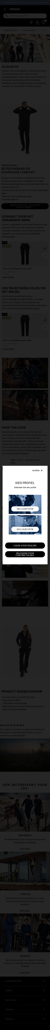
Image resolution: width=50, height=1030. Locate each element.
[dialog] (25, 515)
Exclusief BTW (25, 529)
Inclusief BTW (25, 508)
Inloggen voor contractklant (25, 554)
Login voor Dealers (25, 545)
